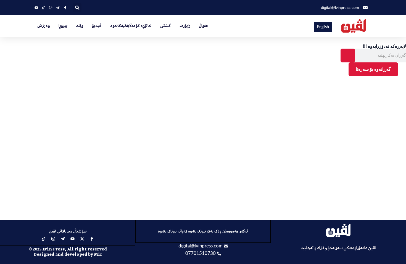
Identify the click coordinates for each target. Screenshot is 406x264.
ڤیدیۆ (96, 26)
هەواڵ (203, 26)
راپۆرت (185, 26)
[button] (77, 7)
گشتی (165, 26)
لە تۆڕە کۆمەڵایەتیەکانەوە (130, 26)
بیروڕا (63, 26)
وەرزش (43, 26)
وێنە (79, 26)
